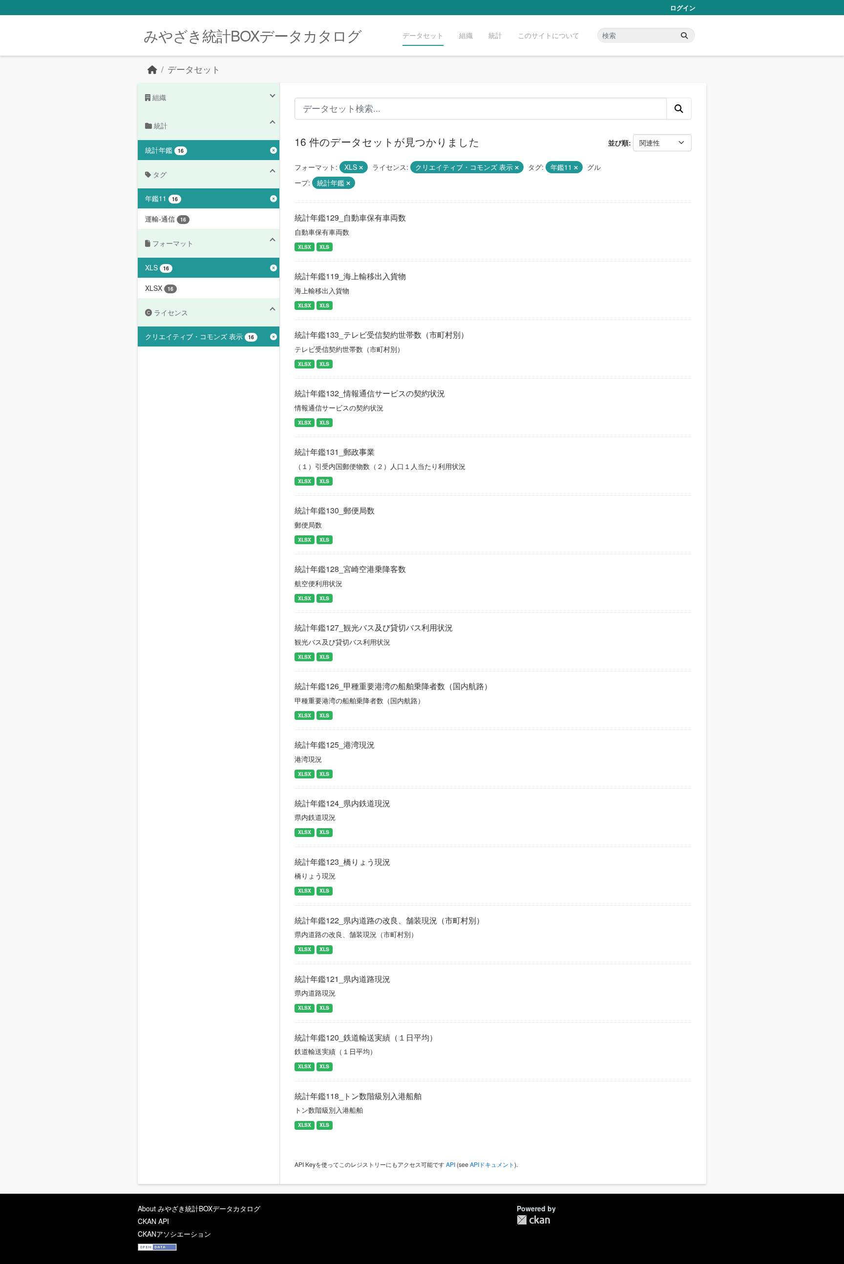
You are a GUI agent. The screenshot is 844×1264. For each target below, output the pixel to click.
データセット (422, 35)
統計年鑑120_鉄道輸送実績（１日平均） (366, 1037)
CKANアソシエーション (174, 1234)
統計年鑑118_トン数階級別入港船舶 (358, 1095)
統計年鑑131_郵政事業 (335, 451)
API (450, 1164)
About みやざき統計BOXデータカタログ (199, 1208)
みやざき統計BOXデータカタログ (252, 35)
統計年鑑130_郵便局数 (335, 510)
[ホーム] (152, 69)
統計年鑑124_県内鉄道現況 (342, 803)
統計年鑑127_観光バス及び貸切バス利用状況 (374, 627)
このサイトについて (548, 35)
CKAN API (153, 1221)
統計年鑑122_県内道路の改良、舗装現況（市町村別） (389, 920)
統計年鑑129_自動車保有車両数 (350, 217)
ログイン (683, 7)
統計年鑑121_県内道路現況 (342, 978)
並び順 (618, 142)
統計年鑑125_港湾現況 (335, 744)
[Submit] (684, 35)
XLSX (304, 246)
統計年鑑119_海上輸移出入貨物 (350, 276)
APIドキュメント (492, 1164)
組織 (466, 35)
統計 (495, 35)
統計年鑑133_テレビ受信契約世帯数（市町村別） (381, 334)
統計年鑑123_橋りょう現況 (342, 861)
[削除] (361, 167)
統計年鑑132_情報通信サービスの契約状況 (370, 393)
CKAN (533, 1220)
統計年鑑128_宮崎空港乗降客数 (350, 568)
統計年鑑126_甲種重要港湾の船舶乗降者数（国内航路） (393, 686)
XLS (324, 246)
